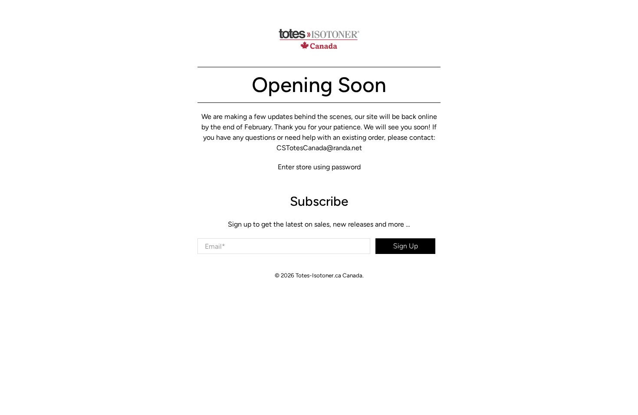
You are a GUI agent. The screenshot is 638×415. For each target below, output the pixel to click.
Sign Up (405, 246)
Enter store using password (319, 167)
